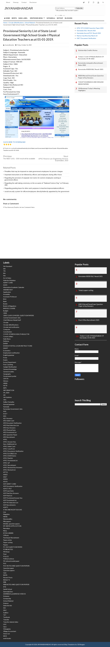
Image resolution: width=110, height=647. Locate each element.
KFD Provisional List (10, 432)
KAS (4, 411)
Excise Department (9, 362)
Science (5, 603)
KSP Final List (7, 495)
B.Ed (4, 299)
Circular (5, 322)
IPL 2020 (6, 393)
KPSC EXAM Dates (9, 456)
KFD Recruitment (9, 437)
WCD (5, 636)
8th (4, 273)
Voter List (6, 634)
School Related (30, 23)
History (5, 381)
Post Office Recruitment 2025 (88, 320)
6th (4, 269)
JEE (4, 395)
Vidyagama (7, 629)
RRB (4, 582)
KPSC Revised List (9, 470)
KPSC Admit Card (9, 446)
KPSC (5, 439)
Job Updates (7, 397)
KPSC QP (6, 463)
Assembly (6, 294)
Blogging (68, 18)
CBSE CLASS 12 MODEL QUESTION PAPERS (18, 315)
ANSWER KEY (8, 290)
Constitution (7, 332)
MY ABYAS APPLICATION (12, 526)
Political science (8, 559)
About (8, 2)
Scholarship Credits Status (87, 50)
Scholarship (7, 598)
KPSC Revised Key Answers (12, 467)
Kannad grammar (9, 404)
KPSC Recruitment (9, 465)
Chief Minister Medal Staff (12, 320)
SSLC (5, 610)
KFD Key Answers (9, 428)
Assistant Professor (10, 297)
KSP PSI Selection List (10, 502)
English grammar (8, 355)
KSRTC (5, 507)
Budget (5, 311)
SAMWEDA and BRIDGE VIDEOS (14, 594)
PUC (4, 563)
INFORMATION (8, 390)
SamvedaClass (8, 591)
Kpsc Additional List (10, 444)
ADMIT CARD (8, 283)
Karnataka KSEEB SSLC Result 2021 (90, 69)
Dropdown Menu (36, 18)
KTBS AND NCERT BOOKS (12, 510)
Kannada (6, 407)
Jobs (4, 400)
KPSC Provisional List (10, 460)
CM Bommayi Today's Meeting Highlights (89, 89)
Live (4, 512)
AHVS (5, 285)
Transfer (6, 619)
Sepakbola (51, 18)
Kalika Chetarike (8, 402)
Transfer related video (10, 622)
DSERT (5, 348)
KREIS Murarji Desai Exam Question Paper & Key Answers (91, 77)
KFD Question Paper (10, 435)
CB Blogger (81, 644)
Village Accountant (9, 631)
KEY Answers (7, 418)
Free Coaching (8, 364)
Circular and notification (11, 327)
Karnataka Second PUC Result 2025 (89, 33)
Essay (5, 357)
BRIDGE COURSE (9, 308)
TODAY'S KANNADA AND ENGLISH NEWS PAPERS (91, 83)
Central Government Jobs (12, 318)
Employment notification (11, 353)
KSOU (5, 481)
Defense (6, 341)
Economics (6, 350)
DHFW (5, 343)
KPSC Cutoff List (9, 449)
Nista (5, 531)
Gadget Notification (10, 367)
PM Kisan (6, 552)
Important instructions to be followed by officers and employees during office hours (33, 175)
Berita (14, 18)
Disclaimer (33, 2)
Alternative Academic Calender (13, 287)
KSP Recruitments (9, 505)
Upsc (5, 627)
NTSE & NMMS (8, 533)
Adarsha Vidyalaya (9, 280)
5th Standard (7, 266)
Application (7, 292)
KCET (5, 414)
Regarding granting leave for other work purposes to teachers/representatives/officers (34, 188)
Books (5, 304)
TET (4, 615)
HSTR (5, 385)
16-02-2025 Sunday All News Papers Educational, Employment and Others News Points (91, 329)
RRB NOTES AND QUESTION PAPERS (16, 584)
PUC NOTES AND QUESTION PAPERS (16, 566)
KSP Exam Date (8, 491)
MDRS (5, 517)
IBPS (5, 388)
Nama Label (23, 18)
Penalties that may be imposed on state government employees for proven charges (34, 171)
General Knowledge (10, 369)
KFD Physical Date (9, 430)
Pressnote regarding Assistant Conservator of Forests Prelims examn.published (89, 313)
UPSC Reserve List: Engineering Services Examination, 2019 (53, 159)
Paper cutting (7, 542)
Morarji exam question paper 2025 (90, 297)
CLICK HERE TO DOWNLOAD (14, 142)
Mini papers (7, 521)
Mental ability (7, 519)
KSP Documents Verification (12, 486)
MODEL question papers (11, 524)
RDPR (5, 575)
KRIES (5, 474)
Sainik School (7, 589)
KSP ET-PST (7, 489)
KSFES (5, 479)
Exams (5, 360)
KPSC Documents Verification (13, 451)
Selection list (7, 605)
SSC (4, 608)
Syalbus (5, 613)
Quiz (4, 573)
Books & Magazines (9, 306)
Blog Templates (69, 644)
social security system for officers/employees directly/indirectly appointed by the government (37, 191)
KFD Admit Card (8, 421)
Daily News (7, 339)
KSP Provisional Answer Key (12, 498)
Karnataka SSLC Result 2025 (86, 30)
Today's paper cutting (85, 290)
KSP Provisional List (10, 500)
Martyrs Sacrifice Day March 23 (87, 36)
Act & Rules (7, 278)
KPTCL (5, 472)
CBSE (5, 313)
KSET (5, 477)
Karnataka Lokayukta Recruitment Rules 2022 (90, 64)
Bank (5, 301)
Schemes (6, 596)
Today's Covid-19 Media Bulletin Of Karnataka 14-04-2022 (91, 58)
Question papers (9, 570)
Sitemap (15, 2)
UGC (5, 624)
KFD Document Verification (12, 423)
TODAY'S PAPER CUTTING (88, 283)
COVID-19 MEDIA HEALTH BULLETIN (16, 334)
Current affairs (8, 336)
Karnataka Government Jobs (12, 409)
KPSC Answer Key (9, 442)
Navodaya (6, 528)
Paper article (7, 540)
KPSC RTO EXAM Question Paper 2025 (90, 28)
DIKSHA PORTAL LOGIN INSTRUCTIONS (17, 346)
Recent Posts (7, 577)
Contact (24, 2)
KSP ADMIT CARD (9, 484)
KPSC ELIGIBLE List (10, 453)
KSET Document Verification (86, 38)
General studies (8, 372)
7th (4, 271)
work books (7, 638)
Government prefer (9, 376)
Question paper (8, 568)
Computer (6, 329)
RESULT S (6, 580)
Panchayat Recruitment (11, 538)
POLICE (6, 556)
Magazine (6, 514)
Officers (6, 535)
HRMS (5, 383)
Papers (5, 545)
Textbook (6, 617)
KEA (4, 416)
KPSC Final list (8, 458)
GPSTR (5, 378)
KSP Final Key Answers (11, 493)
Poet (5, 554)
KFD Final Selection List (11, 425)
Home (7, 18)
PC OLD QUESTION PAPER (12, 547)
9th (4, 276)
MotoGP (60, 18)
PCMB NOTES (8, 549)
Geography (7, 374)
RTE (4, 587)
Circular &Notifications (16, 23)
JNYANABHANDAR (19, 8)
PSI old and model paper (11, 561)
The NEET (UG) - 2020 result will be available (19, 159)
